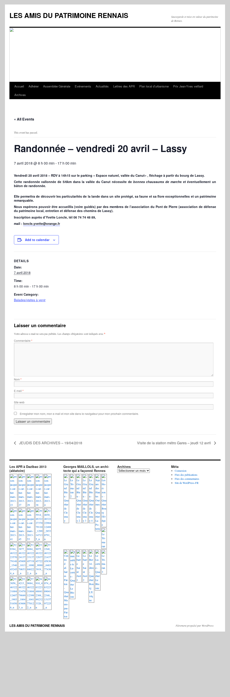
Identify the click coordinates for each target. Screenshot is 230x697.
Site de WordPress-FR (187, 483)
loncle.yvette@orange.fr (41, 223)
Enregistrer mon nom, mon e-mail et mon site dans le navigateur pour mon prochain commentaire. (79, 414)
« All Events (24, 119)
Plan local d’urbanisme (154, 86)
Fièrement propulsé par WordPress (195, 625)
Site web (19, 402)
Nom (18, 379)
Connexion (180, 470)
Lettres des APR (124, 86)
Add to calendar (37, 239)
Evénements (83, 86)
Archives (20, 95)
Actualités (102, 86)
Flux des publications (186, 474)
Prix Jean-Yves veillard (188, 86)
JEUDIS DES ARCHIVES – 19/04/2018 (50, 442)
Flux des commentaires (187, 478)
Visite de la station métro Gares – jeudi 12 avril (174, 442)
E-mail (19, 391)
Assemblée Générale (56, 86)
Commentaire (23, 340)
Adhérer (34, 86)
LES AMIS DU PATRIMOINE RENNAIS (68, 15)
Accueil (19, 86)
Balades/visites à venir (30, 300)
